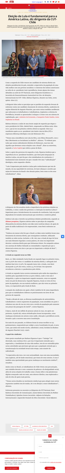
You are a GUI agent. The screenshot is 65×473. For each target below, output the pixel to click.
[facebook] (48, 2)
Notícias (45, 12)
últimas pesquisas (12, 221)
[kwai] (58, 1)
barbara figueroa (16, 426)
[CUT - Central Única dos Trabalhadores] (32, 8)
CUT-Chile (26, 426)
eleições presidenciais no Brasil (26, 430)
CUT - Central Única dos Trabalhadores (31, 12)
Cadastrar (50, 468)
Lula (52, 426)
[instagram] (50, 2)
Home (19, 12)
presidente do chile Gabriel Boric (39, 426)
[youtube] (53, 2)
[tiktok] (56, 2)
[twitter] (45, 2)
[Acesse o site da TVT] (7, 2)
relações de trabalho (41, 430)
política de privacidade (55, 462)
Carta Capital (17, 148)
